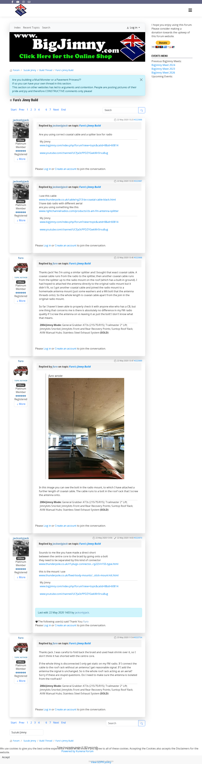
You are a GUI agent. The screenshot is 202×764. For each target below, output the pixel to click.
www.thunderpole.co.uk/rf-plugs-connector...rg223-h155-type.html (78, 564)
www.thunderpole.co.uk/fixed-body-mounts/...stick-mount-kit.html (79, 575)
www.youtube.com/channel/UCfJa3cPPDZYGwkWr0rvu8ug (74, 153)
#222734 (138, 637)
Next (56, 109)
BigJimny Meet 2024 (163, 65)
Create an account (65, 169)
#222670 (138, 537)
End (63, 109)
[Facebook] (12, 2)
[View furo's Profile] (21, 267)
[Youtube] (17, 2)
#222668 (138, 257)
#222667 (138, 181)
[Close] (141, 79)
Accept (6, 757)
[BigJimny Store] (77, 46)
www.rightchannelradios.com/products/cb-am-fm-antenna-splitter (79, 211)
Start (14, 109)
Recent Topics (31, 27)
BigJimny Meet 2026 (163, 72)
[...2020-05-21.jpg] (86, 428)
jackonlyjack (21, 120)
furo (21, 258)
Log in (47, 169)
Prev (21, 109)
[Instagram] (23, 2)
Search (46, 27)
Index (17, 27)
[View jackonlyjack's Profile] (21, 129)
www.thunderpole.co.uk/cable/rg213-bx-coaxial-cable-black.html (77, 199)
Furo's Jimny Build (90, 125)
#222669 (138, 360)
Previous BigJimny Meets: (166, 61)
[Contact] (29, 2)
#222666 (138, 119)
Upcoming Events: (162, 76)
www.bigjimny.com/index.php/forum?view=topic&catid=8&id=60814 (79, 145)
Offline (20, 140)
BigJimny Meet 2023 (163, 69)
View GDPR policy (101, 762)
